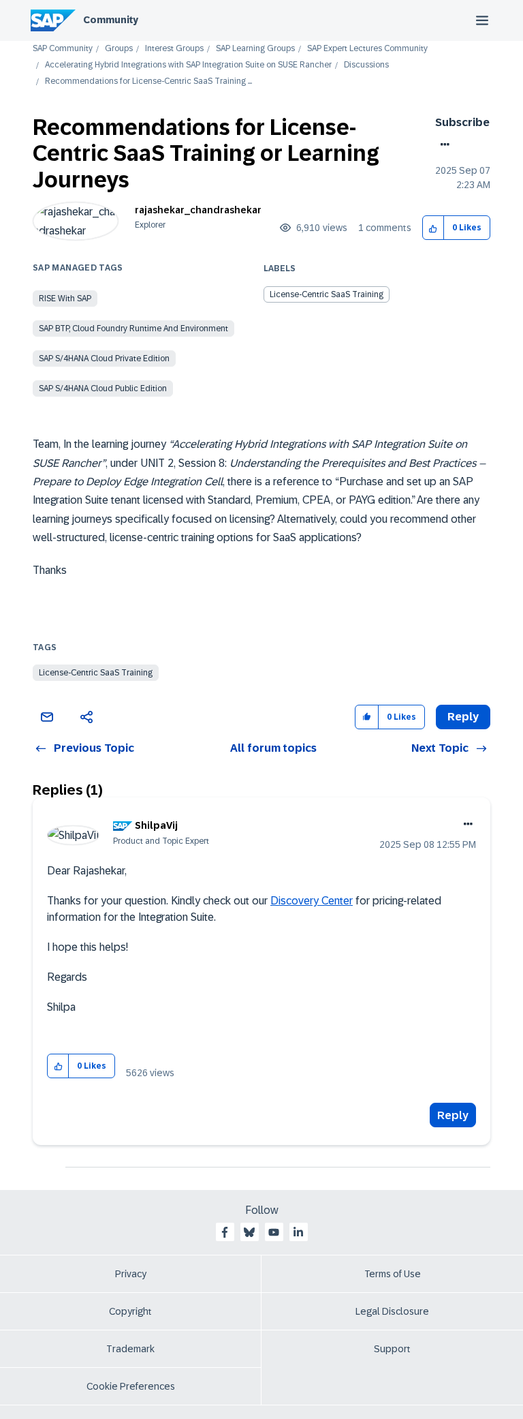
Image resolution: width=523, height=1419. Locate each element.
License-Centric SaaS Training (326, 294)
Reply (453, 1115)
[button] (433, 228)
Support (392, 1348)
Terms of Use (392, 1273)
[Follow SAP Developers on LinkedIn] (298, 1232)
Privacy (130, 1273)
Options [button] (442, 144)
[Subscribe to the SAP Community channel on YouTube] (273, 1232)
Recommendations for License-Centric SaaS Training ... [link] (148, 81)
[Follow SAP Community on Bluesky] (249, 1232)
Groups (119, 48)
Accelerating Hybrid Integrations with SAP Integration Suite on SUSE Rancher (188, 65)
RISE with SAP (65, 298)
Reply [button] (463, 716)
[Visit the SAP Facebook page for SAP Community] (224, 1232)
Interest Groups (174, 48)
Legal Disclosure (392, 1311)
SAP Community (63, 48)
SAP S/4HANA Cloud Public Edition (103, 388)
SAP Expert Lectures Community (367, 48)
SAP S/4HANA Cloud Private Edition (104, 358)
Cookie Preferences (130, 1386)
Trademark (130, 1348)
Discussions (366, 65)
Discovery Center (311, 900)
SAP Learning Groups (255, 48)
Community (110, 19)
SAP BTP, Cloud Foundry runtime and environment (133, 328)
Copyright (130, 1311)
